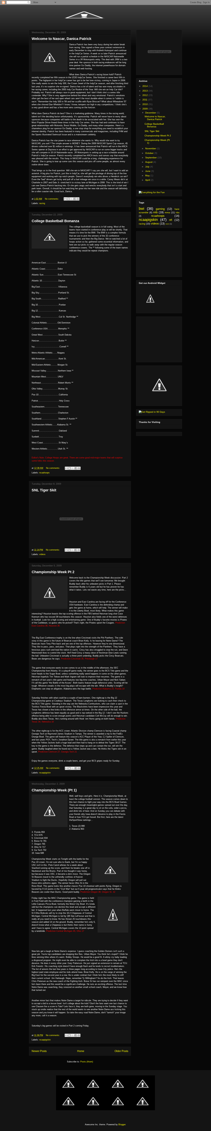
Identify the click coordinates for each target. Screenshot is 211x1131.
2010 (145, 104)
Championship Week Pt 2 (53, 572)
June (148, 171)
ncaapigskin (45, 772)
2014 (145, 86)
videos (42, 554)
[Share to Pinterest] (77, 199)
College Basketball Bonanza (55, 221)
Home (80, 1051)
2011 (145, 99)
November (151, 148)
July (147, 166)
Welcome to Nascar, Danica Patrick (61, 39)
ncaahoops (44, 472)
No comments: (52, 199)
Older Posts (121, 1051)
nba (177, 212)
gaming (160, 208)
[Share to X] (71, 199)
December (151, 112)
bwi (141, 209)
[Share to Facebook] (74, 199)
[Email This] (65, 199)
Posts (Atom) (86, 1061)
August (149, 162)
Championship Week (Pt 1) (54, 790)
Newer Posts (39, 1051)
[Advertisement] (159, 253)
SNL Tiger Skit (44, 490)
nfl (170, 220)
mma (167, 212)
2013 (145, 90)
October (149, 153)
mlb (155, 212)
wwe (167, 224)
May (147, 175)
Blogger (121, 1124)
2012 (145, 95)
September (151, 157)
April (148, 180)
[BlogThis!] (68, 199)
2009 (145, 108)
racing (42, 203)
